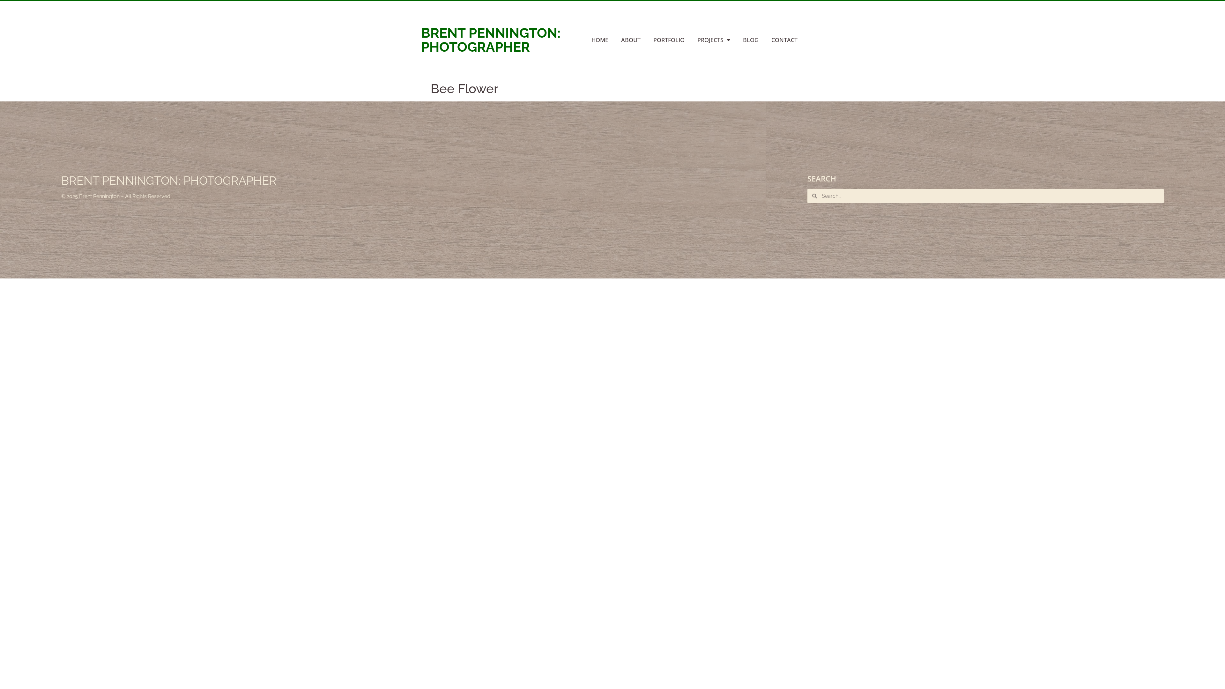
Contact (784, 40)
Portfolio (669, 40)
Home (599, 40)
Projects (710, 40)
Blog (751, 40)
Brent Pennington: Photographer (491, 40)
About (631, 40)
